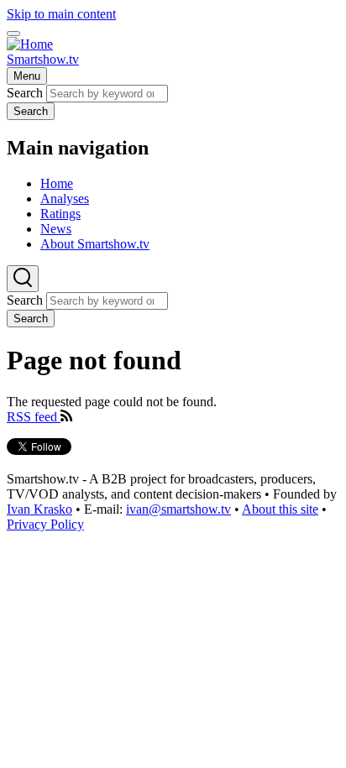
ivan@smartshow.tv (178, 509)
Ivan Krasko (39, 509)
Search (25, 93)
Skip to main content (61, 14)
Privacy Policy (45, 524)
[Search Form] (23, 278)
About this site (280, 509)
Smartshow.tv (43, 59)
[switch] (13, 33)
